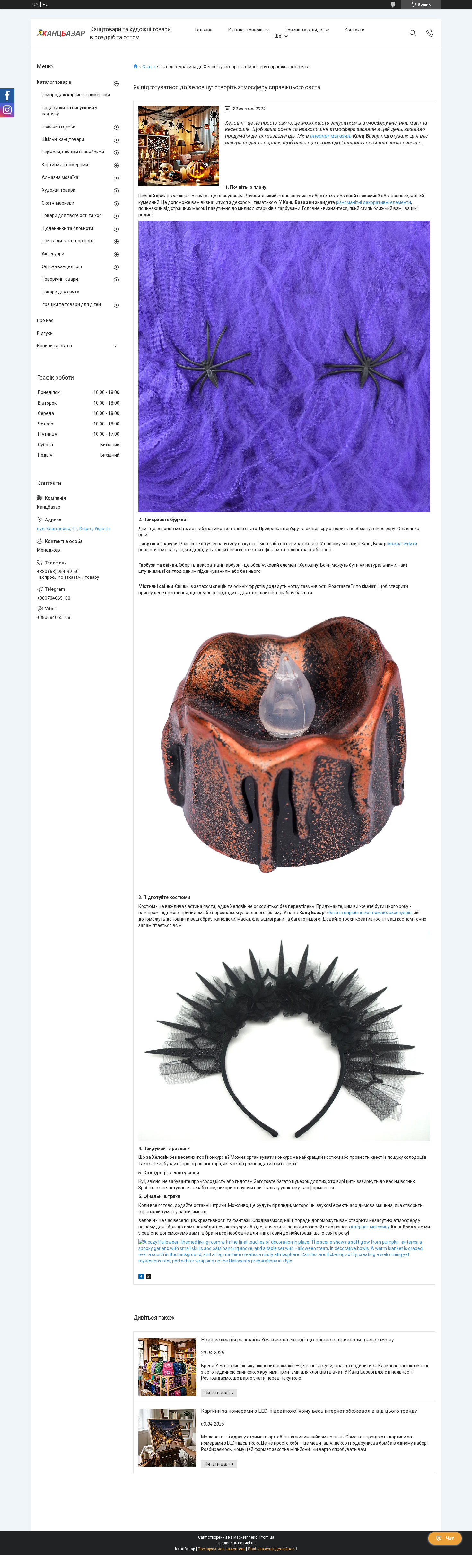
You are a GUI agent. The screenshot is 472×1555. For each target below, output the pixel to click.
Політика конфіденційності (272, 1549)
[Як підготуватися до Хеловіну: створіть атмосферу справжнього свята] (178, 146)
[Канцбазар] (61, 33)
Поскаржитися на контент (221, 1549)
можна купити (402, 543)
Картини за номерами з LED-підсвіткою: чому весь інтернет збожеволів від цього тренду (309, 1411)
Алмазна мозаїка (60, 177)
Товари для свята (60, 291)
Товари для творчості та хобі (72, 215)
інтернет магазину (370, 1226)
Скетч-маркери (58, 202)
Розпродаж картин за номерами (76, 94)
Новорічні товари (60, 279)
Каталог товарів (245, 29)
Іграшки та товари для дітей (71, 304)
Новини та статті (54, 345)
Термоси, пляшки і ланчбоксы (73, 151)
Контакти (354, 29)
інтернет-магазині (331, 136)
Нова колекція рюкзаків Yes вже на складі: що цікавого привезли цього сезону (297, 1340)
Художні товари (58, 190)
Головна (204, 29)
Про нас (45, 320)
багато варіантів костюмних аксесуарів (370, 912)
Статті (148, 66)
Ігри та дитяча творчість (67, 240)
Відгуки (45, 333)
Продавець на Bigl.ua (236, 1543)
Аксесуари (53, 253)
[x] (148, 1277)
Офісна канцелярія (62, 266)
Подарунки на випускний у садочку (69, 111)
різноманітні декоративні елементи (373, 202)
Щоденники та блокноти (67, 228)
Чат (450, 1538)
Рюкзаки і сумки (58, 126)
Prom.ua (266, 1537)
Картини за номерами (65, 164)
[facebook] (141, 1277)
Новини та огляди (303, 29)
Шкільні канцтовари (63, 139)
